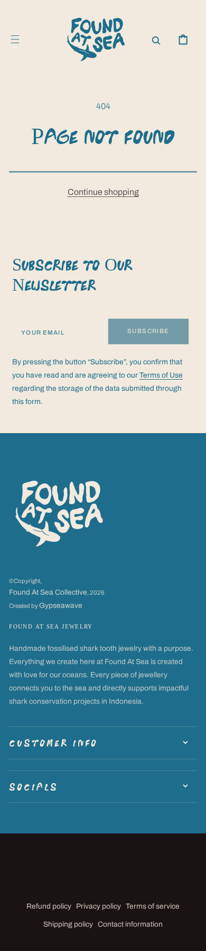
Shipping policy (68, 924)
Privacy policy (98, 906)
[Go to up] (190, 935)
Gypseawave (60, 605)
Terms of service (153, 906)
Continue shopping (103, 191)
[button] (15, 39)
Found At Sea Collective (48, 592)
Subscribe (148, 331)
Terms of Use (161, 375)
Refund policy (48, 906)
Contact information (130, 924)
